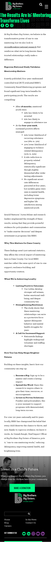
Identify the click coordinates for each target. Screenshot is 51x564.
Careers (8, 526)
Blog (6, 522)
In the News (31, 519)
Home (7, 519)
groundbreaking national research (20, 47)
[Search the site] (40, 4)
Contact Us (31, 522)
